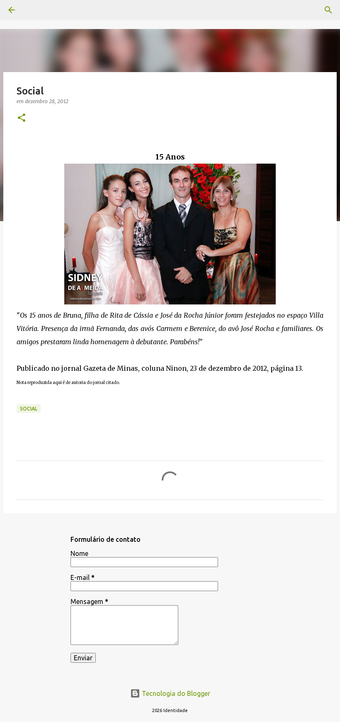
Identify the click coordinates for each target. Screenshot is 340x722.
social (28, 408)
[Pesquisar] (328, 10)
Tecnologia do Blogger (175, 693)
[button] (22, 118)
